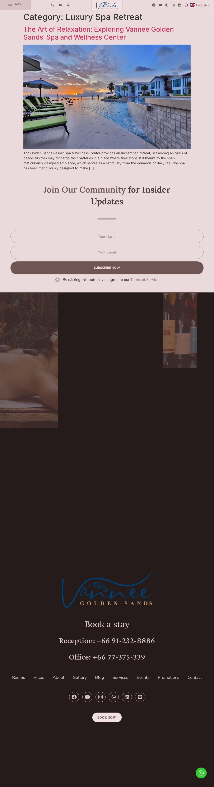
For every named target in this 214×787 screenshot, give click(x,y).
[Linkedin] (179, 5)
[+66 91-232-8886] (53, 5)
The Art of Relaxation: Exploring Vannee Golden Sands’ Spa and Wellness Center (98, 33)
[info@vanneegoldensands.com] (61, 5)
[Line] (186, 5)
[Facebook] (153, 5)
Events (143, 677)
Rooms (18, 677)
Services (120, 677)
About (58, 677)
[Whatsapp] (173, 5)
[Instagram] (166, 5)
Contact (195, 677)
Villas (38, 677)
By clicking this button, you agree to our (111, 279)
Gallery (80, 677)
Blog (99, 677)
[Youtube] (160, 5)
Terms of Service (144, 279)
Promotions (168, 677)
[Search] (69, 5)
